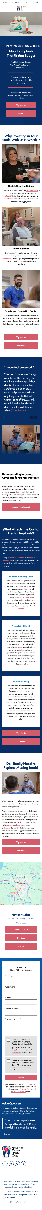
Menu (5, 2)
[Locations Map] (21, 883)
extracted (18, 647)
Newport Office (21, 914)
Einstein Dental (9, 1197)
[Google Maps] (17, 1163)
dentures (20, 492)
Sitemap (7, 1201)
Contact (36, 2)
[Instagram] (11, 1163)
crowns (4, 492)
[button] (4, 417)
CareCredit (6, 196)
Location (15, 2)
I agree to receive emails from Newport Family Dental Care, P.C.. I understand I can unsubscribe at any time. (23, 1064)
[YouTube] (23, 1163)
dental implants (32, 190)
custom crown (28, 597)
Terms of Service (18, 1091)
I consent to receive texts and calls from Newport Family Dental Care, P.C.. (22, 1046)
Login (25, 1201)
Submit (21, 1078)
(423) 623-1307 (30, 1085)
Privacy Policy (16, 1052)
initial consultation (17, 557)
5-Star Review (18, 410)
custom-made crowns (15, 825)
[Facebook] (5, 1163)
